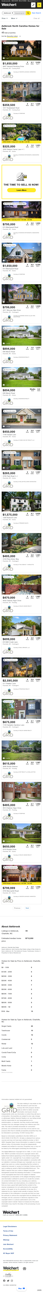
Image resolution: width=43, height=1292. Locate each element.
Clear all (37, 18)
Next (27, 908)
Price (3, 18)
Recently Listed (12, 36)
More (13, 18)
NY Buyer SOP (8, 1253)
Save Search (36, 13)
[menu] (39, 4)
